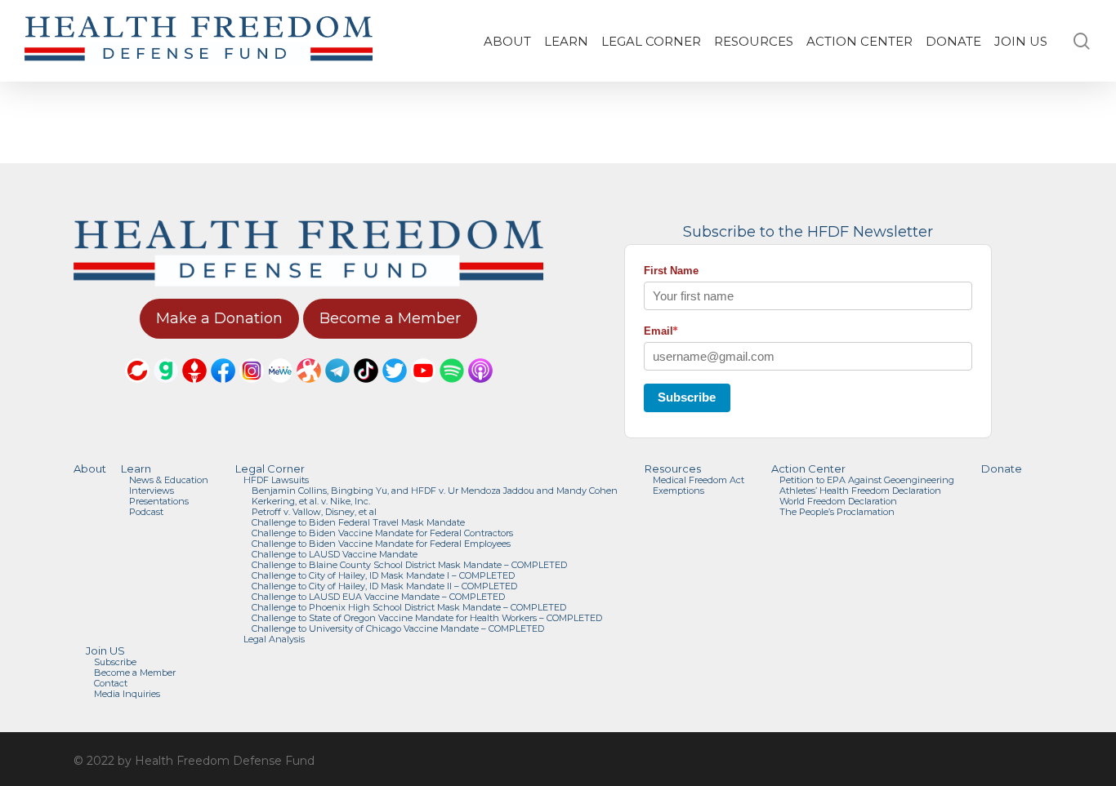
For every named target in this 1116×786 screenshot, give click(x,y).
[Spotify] (452, 390)
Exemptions (678, 491)
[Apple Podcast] (480, 390)
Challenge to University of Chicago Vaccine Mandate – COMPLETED (398, 629)
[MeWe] (280, 390)
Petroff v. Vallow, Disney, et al (314, 512)
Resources (673, 469)
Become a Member (135, 673)
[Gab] (166, 390)
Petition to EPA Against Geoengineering (866, 480)
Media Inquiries (127, 694)
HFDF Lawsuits (276, 480)
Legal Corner (270, 469)
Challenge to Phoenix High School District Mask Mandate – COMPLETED (409, 607)
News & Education (168, 480)
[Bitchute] (137, 390)
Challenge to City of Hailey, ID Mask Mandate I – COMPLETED (383, 576)
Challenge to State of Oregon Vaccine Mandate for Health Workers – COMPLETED (427, 618)
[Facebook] (223, 390)
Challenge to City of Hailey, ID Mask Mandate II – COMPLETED (384, 586)
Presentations (159, 501)
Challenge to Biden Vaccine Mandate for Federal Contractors (382, 533)
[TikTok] (366, 390)
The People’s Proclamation (837, 512)
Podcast (146, 512)
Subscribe (687, 397)
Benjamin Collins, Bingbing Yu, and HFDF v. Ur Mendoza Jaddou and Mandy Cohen (435, 491)
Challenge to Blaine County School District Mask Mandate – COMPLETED (409, 565)
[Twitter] (394, 390)
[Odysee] (309, 390)
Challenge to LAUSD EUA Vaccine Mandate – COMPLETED (378, 597)
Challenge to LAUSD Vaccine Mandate (334, 554)
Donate (1001, 469)
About (90, 469)
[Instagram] (251, 390)
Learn (136, 469)
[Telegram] (337, 390)
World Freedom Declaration (838, 501)
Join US (105, 651)
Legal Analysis (274, 639)
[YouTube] (423, 390)
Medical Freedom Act (698, 480)
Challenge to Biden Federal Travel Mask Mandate (358, 522)
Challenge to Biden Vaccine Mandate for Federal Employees (381, 544)
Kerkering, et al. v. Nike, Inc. (311, 501)
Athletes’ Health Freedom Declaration (860, 491)
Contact (110, 683)
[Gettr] (194, 390)
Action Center (808, 469)
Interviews (151, 491)
